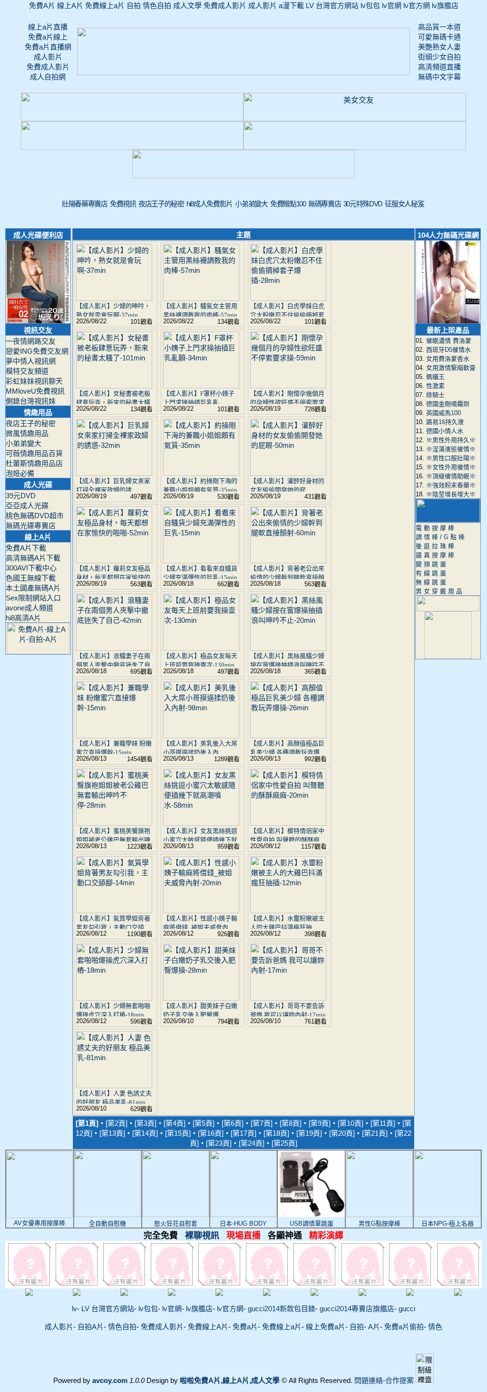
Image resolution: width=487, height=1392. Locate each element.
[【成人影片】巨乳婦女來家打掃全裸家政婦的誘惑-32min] (114, 473)
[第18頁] (276, 1133)
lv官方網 (416, 5)
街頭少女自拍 (439, 57)
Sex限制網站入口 (33, 598)
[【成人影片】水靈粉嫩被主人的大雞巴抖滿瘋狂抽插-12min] (288, 911)
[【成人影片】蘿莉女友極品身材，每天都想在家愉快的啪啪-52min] (114, 561)
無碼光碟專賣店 (31, 526)
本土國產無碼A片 (33, 588)
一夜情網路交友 (31, 341)
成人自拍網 (48, 77)
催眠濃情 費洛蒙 (448, 340)
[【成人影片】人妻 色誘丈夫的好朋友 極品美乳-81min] (114, 1086)
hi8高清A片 (23, 618)
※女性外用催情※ (451, 467)
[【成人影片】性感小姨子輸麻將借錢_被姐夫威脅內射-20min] (201, 911)
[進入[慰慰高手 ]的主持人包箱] (29, 1290)
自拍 (134, 5)
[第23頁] (219, 1143)
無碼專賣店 (324, 204)
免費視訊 (123, 204)
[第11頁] (382, 1123)
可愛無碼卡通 (439, 37)
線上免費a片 (325, 1327)
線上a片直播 (48, 27)
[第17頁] (243, 1133)
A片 (374, 1327)
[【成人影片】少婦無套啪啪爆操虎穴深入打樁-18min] (114, 998)
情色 (435, 1327)
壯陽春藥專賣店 (84, 204)
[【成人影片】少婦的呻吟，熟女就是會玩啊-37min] (114, 298)
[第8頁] (291, 1123)
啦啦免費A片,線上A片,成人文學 (230, 1380)
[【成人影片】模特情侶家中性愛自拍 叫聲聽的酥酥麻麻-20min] (288, 823)
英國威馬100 (443, 412)
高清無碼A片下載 (33, 558)
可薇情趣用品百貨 (34, 453)
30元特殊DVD (362, 204)
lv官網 (391, 5)
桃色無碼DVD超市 (35, 516)
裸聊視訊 (243, 1235)
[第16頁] (211, 1133)
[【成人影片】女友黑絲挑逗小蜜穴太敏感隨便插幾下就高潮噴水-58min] (201, 823)
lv (74, 1309)
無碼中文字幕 (439, 77)
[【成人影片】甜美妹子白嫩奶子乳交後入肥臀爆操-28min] (201, 998)
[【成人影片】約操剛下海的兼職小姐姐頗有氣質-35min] (201, 473)
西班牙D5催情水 (448, 349)
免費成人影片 (225, 5)
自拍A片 (91, 1327)
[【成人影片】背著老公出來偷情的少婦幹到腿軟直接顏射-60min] (288, 561)
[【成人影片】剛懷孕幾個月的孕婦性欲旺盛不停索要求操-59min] (288, 386)
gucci (407, 1309)
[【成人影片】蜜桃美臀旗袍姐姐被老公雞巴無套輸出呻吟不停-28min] (114, 823)
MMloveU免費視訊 (35, 391)
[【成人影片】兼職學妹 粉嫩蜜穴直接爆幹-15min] (114, 736)
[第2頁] (116, 1123)
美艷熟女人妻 (439, 47)
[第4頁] (174, 1123)
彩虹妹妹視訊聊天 (34, 381)
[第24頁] (251, 1143)
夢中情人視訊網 (31, 361)
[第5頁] (203, 1123)
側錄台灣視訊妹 (31, 401)
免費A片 (42, 5)
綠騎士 (435, 394)
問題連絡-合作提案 (384, 1380)
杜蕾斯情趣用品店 (34, 463)
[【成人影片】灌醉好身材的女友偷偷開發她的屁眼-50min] (288, 473)
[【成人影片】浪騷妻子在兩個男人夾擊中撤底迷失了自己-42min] (114, 648)
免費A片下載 (26, 548)
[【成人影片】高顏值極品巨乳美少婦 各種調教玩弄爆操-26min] (288, 736)
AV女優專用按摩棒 (39, 1223)
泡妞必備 (20, 473)
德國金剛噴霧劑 (447, 403)
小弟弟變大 (251, 204)
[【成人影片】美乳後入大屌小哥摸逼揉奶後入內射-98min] (201, 736)
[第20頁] (342, 1133)
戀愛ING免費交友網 (37, 351)
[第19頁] (309, 1133)
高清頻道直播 (439, 67)
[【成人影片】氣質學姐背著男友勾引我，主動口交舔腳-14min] (114, 911)
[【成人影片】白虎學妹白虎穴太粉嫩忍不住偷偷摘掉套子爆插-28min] (288, 298)
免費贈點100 (288, 204)
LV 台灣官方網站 (332, 5)
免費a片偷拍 (404, 1327)
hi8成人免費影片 (209, 204)
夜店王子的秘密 (161, 204)
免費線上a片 (105, 5)
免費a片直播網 (48, 47)
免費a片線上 (48, 37)
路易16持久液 (445, 421)
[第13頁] (112, 1133)
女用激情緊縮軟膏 (451, 367)
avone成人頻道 (29, 608)
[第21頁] (375, 1133)
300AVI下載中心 (31, 568)
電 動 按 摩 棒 (435, 528)
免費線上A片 (208, 1327)
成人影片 (262, 5)
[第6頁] (233, 1123)
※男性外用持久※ (451, 440)
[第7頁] (262, 1123)
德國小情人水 (444, 431)
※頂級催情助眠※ (451, 476)
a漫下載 (291, 5)
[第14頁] (145, 1133)
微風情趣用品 (27, 433)
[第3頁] (145, 1123)
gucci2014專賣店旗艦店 (357, 1309)
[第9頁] (320, 1123)
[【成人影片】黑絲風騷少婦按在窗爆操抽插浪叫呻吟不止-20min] (288, 648)
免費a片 (245, 1327)
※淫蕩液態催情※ (451, 449)
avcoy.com (109, 1380)
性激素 (435, 385)
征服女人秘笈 (404, 204)
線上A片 (70, 5)
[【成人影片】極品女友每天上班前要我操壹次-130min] (201, 648)
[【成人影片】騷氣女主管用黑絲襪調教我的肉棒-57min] (201, 298)
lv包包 (370, 5)
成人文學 (187, 5)
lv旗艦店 (445, 5)
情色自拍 (157, 5)
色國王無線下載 (31, 578)
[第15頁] (178, 1133)
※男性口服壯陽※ (451, 458)
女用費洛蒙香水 (447, 358)
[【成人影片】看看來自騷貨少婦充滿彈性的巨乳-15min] (201, 561)
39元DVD (21, 496)
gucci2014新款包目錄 (281, 1309)
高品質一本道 (439, 27)
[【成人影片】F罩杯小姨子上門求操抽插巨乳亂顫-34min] (201, 386)
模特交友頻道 (27, 371)
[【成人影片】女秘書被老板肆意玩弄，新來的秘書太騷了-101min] (114, 386)
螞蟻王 (435, 376)
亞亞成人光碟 (27, 506)
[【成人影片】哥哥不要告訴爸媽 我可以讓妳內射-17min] (288, 998)
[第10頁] (350, 1123)
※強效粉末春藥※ (451, 485)
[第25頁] (284, 1143)
